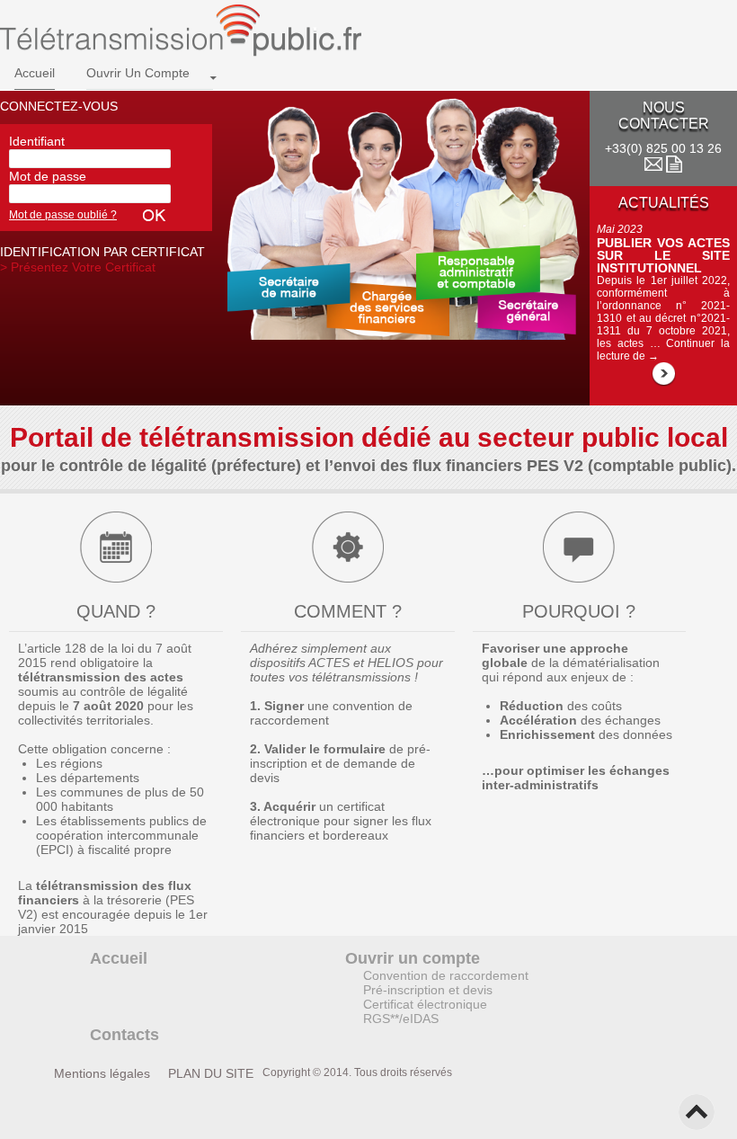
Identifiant (37, 141)
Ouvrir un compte (138, 73)
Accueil (34, 73)
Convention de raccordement (445, 975)
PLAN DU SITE (210, 1073)
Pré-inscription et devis (428, 990)
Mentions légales (102, 1073)
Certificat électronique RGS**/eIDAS (425, 1011)
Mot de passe (47, 176)
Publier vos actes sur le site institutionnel (663, 255)
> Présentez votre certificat (77, 267)
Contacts (124, 1035)
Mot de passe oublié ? (63, 215)
